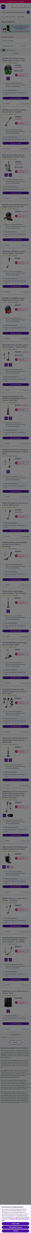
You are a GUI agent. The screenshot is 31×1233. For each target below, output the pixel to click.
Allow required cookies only (15, 1227)
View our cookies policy (15, 1218)
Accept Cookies (15, 1223)
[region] (15, 1219)
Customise (15, 1231)
